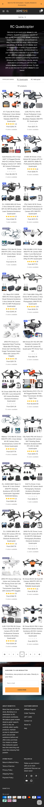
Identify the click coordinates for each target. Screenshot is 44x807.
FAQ (25, 728)
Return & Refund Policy (11, 762)
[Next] (39, 654)
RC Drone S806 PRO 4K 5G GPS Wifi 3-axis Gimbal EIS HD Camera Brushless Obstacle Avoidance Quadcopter (11, 396)
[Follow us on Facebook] (26, 776)
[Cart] (40, 11)
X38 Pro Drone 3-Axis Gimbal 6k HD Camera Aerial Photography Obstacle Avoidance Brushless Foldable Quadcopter (33, 488)
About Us (27, 724)
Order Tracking (29, 713)
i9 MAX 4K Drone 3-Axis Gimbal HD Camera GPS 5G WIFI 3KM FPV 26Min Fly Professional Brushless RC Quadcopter (32, 161)
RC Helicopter (35, 79)
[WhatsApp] (31, 780)
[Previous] (5, 654)
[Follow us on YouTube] (26, 780)
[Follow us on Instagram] (31, 776)
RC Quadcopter (22, 79)
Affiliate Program (30, 709)
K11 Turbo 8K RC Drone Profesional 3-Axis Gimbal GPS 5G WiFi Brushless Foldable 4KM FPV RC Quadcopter (11, 116)
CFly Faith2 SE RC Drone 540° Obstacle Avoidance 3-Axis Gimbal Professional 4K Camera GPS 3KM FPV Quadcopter (33, 209)
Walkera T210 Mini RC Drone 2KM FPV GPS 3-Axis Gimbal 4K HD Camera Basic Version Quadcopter (11, 252)
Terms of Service (8, 766)
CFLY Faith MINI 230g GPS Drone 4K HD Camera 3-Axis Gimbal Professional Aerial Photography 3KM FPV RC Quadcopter (33, 299)
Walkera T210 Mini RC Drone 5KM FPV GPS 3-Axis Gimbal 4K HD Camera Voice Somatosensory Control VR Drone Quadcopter (11, 441)
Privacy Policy (7, 770)
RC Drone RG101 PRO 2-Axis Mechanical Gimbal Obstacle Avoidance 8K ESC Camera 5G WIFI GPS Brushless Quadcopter (33, 631)
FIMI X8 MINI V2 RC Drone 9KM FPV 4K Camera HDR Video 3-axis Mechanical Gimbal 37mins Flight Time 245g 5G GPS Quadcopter (32, 254)
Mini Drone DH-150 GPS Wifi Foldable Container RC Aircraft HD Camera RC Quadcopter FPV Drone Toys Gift (33, 346)
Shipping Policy (8, 774)
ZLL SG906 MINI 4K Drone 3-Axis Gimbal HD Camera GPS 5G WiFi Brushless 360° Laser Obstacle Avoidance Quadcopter (11, 209)
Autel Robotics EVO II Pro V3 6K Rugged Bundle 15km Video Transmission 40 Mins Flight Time (33, 394)
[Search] (8, 11)
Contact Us (28, 721)
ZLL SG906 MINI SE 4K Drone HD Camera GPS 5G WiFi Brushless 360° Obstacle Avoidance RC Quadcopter (11, 536)
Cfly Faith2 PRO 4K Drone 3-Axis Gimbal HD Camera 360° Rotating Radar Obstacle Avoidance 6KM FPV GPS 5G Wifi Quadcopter (33, 442)
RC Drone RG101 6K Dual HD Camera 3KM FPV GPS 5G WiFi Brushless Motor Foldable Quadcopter (33, 582)
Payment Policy (8, 777)
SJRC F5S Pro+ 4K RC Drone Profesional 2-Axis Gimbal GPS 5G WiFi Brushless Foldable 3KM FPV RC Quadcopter (33, 116)
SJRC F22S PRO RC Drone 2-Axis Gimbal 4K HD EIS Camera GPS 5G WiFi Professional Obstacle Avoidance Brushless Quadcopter (11, 632)
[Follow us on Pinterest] (36, 776)
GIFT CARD (28, 717)
